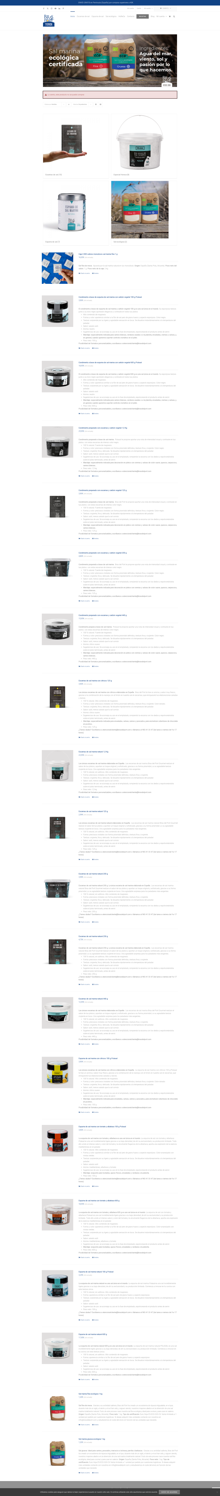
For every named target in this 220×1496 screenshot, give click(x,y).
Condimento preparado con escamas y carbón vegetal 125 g (103, 490)
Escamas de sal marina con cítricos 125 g (95, 681)
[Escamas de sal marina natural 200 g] (57, 888)
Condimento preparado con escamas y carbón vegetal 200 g (103, 553)
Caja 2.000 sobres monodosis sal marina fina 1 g (98, 254)
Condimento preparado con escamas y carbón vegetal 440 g (103, 615)
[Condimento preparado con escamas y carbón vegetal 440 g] (57, 629)
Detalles (96, 273)
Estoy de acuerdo (169, 1492)
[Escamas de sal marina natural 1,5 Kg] (57, 766)
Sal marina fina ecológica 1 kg (90, 1394)
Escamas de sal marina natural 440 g (93, 999)
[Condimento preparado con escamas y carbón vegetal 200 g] (57, 567)
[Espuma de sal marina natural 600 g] (57, 1348)
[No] (217, 1492)
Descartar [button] (138, 2)
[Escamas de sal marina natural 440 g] (57, 1013)
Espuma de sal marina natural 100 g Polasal (96, 1272)
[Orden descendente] (69, 104)
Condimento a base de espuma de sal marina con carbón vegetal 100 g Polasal (110, 297)
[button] (174, 16)
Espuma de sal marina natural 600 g (93, 1334)
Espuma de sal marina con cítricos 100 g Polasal (98, 1058)
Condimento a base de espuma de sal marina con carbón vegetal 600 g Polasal (110, 362)
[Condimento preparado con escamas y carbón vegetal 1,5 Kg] (57, 442)
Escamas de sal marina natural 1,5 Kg (93, 752)
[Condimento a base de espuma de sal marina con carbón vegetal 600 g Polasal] (57, 376)
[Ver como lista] (100, 104)
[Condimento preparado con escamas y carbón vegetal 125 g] (57, 504)
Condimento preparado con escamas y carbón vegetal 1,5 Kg (103, 428)
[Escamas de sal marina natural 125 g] (57, 825)
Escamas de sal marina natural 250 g (93, 936)
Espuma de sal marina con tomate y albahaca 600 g (99, 1201)
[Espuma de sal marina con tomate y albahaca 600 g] (57, 1214)
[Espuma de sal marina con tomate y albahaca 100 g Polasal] (57, 1140)
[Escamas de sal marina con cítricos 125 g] (57, 695)
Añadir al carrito (85, 273)
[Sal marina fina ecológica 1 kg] (57, 1408)
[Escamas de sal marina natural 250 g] (57, 950)
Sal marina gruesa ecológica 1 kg (92, 1439)
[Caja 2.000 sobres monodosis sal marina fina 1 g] (57, 268)
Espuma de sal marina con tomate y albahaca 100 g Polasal (102, 1127)
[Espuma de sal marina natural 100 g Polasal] (57, 1286)
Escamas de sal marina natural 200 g (93, 874)
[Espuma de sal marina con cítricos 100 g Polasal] (57, 1072)
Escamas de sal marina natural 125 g (93, 811)
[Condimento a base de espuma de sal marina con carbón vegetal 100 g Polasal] (57, 311)
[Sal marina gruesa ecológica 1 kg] (57, 1453)
